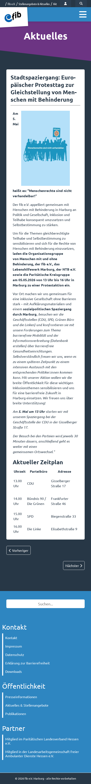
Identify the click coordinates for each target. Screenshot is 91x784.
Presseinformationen (21, 697)
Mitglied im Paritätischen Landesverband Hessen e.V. (42, 741)
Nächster (72, 565)
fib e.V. (11, 4)
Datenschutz (14, 654)
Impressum (13, 646)
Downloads (13, 671)
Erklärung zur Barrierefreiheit (27, 663)
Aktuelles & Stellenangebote (26, 705)
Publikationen (15, 713)
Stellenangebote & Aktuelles (34, 4)
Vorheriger (19, 550)
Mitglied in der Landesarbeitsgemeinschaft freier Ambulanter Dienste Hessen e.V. (42, 753)
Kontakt (11, 638)
